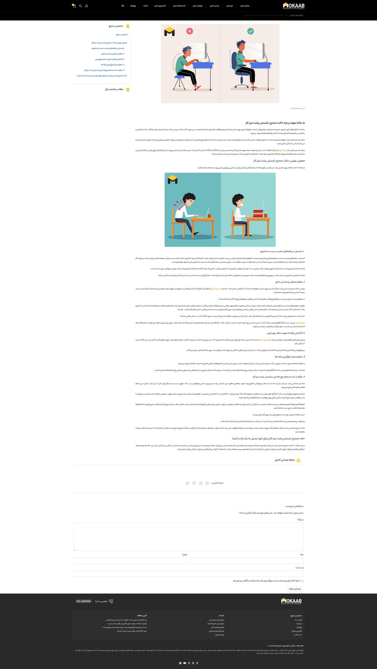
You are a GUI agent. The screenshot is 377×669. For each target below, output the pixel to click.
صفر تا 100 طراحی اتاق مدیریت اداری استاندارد (132, 631)
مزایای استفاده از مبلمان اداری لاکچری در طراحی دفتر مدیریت (127, 623)
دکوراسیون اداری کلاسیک (215, 623)
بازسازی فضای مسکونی (216, 631)
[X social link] (193, 663)
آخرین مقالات (142, 615)
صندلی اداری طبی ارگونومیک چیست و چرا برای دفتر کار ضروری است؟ (124, 627)
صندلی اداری (216, 288)
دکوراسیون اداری (297, 15)
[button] (207, 483)
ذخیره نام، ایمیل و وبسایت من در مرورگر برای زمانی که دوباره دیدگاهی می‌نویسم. (267, 581)
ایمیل (184, 555)
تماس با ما (298, 620)
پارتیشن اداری (219, 635)
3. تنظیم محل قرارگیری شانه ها (112, 64)
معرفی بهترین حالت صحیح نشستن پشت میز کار (109, 42)
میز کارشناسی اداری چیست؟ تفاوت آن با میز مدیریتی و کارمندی (126, 620)
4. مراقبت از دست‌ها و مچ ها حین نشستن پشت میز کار (104, 70)
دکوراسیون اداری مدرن (216, 620)
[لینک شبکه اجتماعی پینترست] (180, 663)
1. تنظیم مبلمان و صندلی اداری (112, 53)
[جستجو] (81, 6)
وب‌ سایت (299, 568)
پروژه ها (299, 627)
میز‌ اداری (283, 150)
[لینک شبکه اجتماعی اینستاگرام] (189, 663)
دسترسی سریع (296, 615)
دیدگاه (300, 520)
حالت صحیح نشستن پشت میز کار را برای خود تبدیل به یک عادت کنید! (102, 75)
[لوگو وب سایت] (294, 5)
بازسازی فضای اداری (217, 627)
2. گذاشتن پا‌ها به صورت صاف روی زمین (109, 59)
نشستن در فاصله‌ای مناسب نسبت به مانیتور (108, 48)
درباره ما (299, 623)
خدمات (221, 615)
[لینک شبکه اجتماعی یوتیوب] (184, 663)
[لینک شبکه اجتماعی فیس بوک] (197, 663)
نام (302, 555)
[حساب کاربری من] (86, 6)
